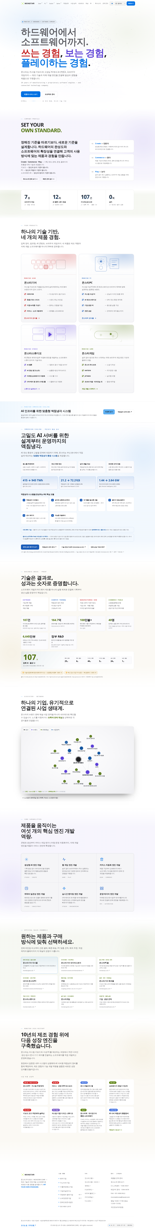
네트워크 (81, 3)
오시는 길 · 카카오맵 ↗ (28, 1225)
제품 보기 (131, 3)
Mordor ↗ (121, 552)
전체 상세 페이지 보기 (30, 547)
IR (91, 3)
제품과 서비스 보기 (30, 94)
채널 (87, 3)
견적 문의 (105, 3)
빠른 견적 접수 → (48, 179)
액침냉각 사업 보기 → (115, 1130)
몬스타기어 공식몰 (32, 318)
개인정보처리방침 (117, 1207)
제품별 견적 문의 (117, 1178)
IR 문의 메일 (70, 1156)
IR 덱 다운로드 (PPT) (30, 1156)
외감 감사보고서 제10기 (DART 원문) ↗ (69, 1138)
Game (59, 3)
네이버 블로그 (90, 1193)
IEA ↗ (111, 552)
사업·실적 (73, 3)
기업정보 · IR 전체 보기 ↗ (51, 1156)
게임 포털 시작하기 (90, 389)
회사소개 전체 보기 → (30, 179)
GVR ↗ (115, 552)
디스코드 (88, 1201)
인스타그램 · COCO (92, 1182)
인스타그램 (89, 1178)
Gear (40, 3)
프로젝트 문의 (50, 94)
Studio (52, 3)
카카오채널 (89, 1197)
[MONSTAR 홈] (29, 3)
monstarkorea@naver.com (120, 1197)
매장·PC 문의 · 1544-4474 (120, 1189)
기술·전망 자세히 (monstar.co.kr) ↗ (73, 547)
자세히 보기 (109, 412)
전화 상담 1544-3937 (98, 547)
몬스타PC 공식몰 (89, 318)
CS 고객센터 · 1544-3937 (120, 1186)
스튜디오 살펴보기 (32, 389)
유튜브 (88, 1186)
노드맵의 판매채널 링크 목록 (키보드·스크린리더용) (41, 798)
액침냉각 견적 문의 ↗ (125, 412)
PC (45, 3)
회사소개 (97, 3)
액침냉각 (66, 3)
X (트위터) (89, 1189)
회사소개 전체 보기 (117, 1182)
